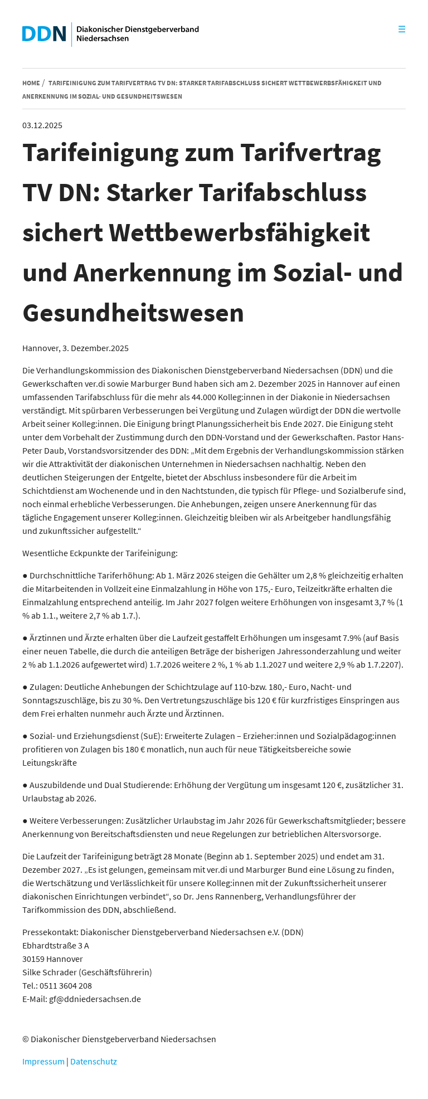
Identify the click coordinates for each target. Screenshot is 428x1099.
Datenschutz (93, 1061)
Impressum (43, 1061)
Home (31, 83)
